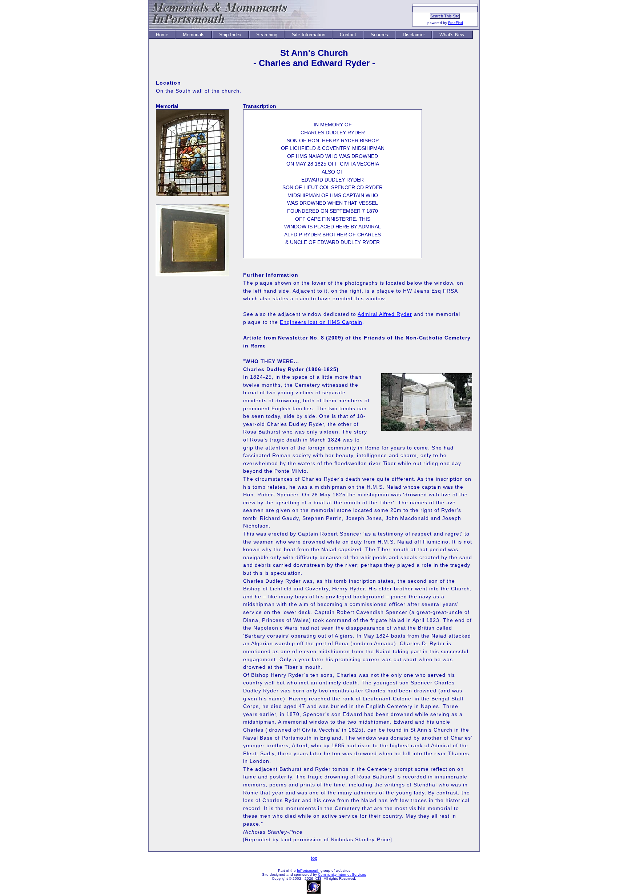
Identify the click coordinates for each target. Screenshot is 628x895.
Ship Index (230, 34)
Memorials (194, 34)
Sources (379, 34)
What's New (452, 34)
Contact (348, 34)
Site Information (308, 34)
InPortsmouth (308, 870)
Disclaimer (414, 34)
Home (162, 34)
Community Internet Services (342, 874)
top (314, 858)
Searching (266, 34)
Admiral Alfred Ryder (385, 314)
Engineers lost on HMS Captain (321, 322)
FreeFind (455, 23)
